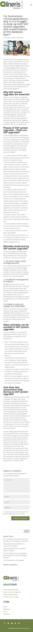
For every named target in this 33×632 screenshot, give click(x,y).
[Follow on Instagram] (18, 623)
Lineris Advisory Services (10, 589)
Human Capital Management (12, 592)
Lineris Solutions (24, 450)
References (7, 609)
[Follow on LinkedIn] (15, 623)
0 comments (19, 37)
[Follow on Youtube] (11, 623)
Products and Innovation (11, 597)
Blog (13, 37)
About (5, 606)
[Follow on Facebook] (4, 623)
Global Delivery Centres (10, 594)
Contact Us (6, 614)
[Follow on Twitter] (8, 623)
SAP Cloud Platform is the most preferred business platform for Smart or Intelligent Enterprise (15, 555)
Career (5, 611)
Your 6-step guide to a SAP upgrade (13, 560)
